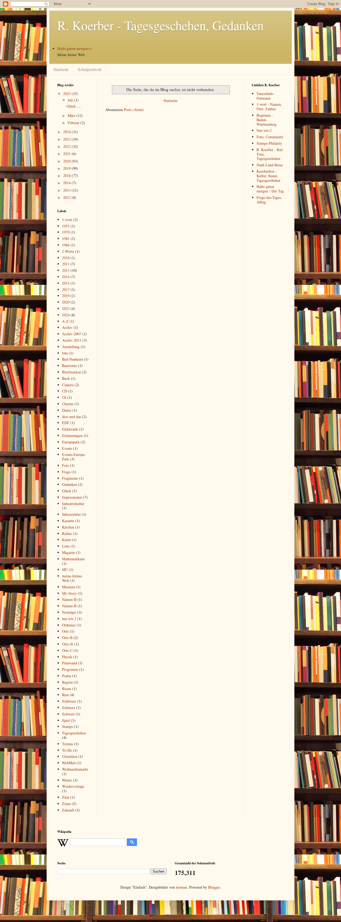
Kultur (67, 533)
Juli (71, 100)
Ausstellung (71, 346)
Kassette (68, 520)
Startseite (61, 69)
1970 (66, 232)
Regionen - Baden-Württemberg (267, 120)
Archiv (67, 327)
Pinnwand (69, 662)
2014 (67, 182)
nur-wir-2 (69, 618)
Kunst (66, 539)
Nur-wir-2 (264, 130)
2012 (67, 197)
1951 (66, 225)
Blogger (214, 887)
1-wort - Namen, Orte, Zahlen (269, 106)
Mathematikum (73, 558)
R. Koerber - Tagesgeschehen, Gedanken (160, 25)
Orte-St (67, 644)
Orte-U (67, 650)
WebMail (69, 762)
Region (67, 682)
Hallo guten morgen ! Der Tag (270, 189)
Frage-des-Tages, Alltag (269, 199)
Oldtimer (69, 625)
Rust (65, 694)
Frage (66, 471)
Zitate (66, 803)
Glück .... (74, 106)
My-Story (69, 593)
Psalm (66, 675)
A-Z (65, 321)
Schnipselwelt (89, 69)
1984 (66, 244)
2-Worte (68, 251)
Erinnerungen (72, 435)
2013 (67, 190)
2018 (67, 175)
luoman (181, 887)
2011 (66, 263)
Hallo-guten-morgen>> (74, 48)
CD (64, 390)
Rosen (66, 688)
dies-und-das (71, 416)
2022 (67, 146)
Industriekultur (73, 503)
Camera (68, 384)
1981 (66, 238)
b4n (65, 353)
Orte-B (67, 637)
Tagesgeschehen (74, 732)
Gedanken (69, 484)
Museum (68, 586)
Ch (64, 397)
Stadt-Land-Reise (270, 164)
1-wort (67, 219)
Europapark (71, 441)
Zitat (65, 797)
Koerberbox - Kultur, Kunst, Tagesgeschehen (268, 176)
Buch (66, 378)
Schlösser (69, 701)
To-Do (67, 750)
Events (67, 448)
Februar (74, 122)
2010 (66, 257)
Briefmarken (71, 372)
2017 (66, 289)
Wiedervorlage (73, 786)
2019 (67, 168)
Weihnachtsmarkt (75, 769)
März (72, 115)
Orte (65, 631)
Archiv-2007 (71, 333)
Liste (66, 546)
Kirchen (68, 527)
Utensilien (69, 756)
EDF (65, 422)
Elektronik (70, 429)
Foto (65, 465)
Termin (67, 743)
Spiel (66, 720)
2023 (67, 139)
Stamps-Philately (269, 143)
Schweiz (68, 713)
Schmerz (68, 707)
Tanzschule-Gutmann (265, 96)
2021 (67, 153)
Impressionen (72, 497)
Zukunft (68, 810)
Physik (67, 656)
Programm (70, 669)
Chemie (68, 403)
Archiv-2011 (71, 340)
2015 (66, 283)
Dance (66, 410)
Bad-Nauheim (72, 359)
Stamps (67, 726)
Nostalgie (69, 612)
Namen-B (69, 599)
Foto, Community (270, 136)
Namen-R (69, 605)
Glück (66, 490)
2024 (67, 131)
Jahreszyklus (71, 514)
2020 (67, 161)
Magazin (68, 552)
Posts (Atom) (134, 109)
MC (65, 569)
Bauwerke (69, 365)
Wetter (67, 780)
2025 (67, 93)
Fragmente (70, 478)
